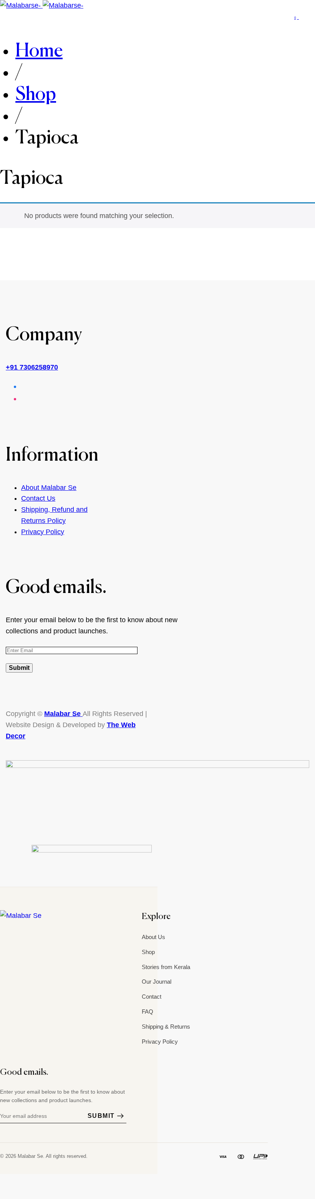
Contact (151, 996)
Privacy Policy (42, 532)
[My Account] (312, 16)
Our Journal (156, 981)
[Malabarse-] (41, 5)
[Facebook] (20, 933)
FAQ (147, 1011)
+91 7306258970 (32, 367)
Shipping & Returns (166, 1026)
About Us (153, 937)
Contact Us (38, 498)
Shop (148, 952)
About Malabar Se (48, 487)
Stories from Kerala (166, 967)
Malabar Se (63, 714)
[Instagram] (4, 933)
